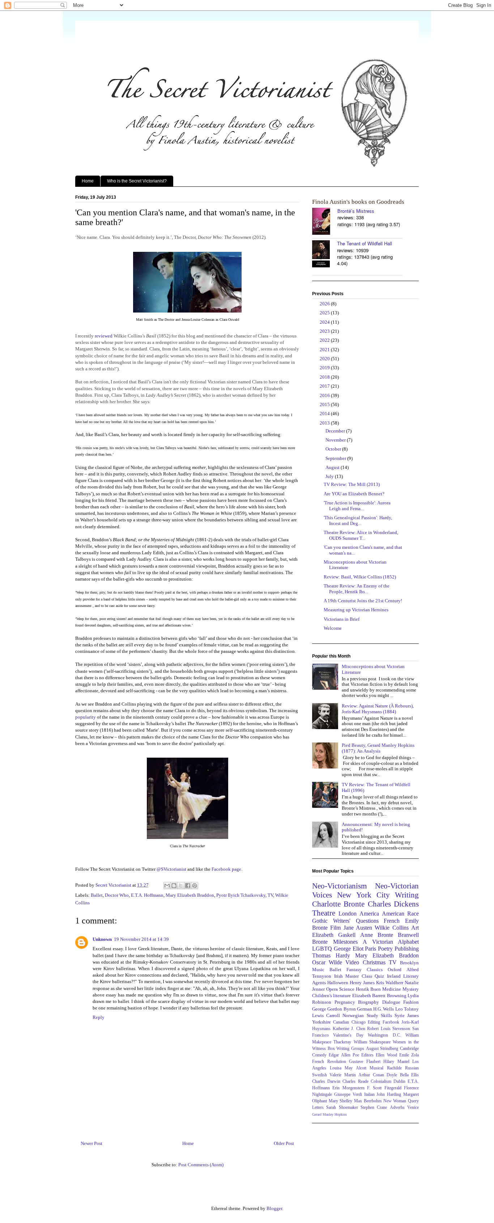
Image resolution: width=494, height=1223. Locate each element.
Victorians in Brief (341, 619)
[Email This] (167, 885)
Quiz (379, 976)
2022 (325, 340)
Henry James (362, 982)
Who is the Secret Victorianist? (137, 181)
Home (88, 181)
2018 (325, 377)
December (335, 431)
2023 (325, 331)
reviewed (103, 336)
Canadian (341, 1022)
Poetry (385, 949)
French (392, 921)
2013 (325, 423)
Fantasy (354, 969)
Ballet (97, 895)
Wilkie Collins (391, 928)
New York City (363, 895)
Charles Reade (355, 1081)
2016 (325, 395)
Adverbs (397, 1107)
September (336, 458)
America (369, 913)
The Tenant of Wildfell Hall (364, 243)
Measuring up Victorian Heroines (356, 609)
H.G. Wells (383, 1009)
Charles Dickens (393, 904)
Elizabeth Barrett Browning (379, 995)
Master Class (358, 976)
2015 (325, 404)
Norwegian (353, 1015)
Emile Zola (409, 1055)
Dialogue (391, 1002)
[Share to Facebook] (187, 885)
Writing (407, 895)
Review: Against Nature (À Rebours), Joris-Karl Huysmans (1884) (378, 708)
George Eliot (348, 949)
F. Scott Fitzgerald (384, 1088)
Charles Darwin (326, 1081)
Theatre (323, 913)
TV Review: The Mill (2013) (352, 484)
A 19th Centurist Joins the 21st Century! (363, 600)
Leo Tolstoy (407, 1009)
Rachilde (394, 1068)
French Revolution (329, 1061)
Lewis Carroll (326, 1015)
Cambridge (409, 1048)
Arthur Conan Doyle (377, 1075)
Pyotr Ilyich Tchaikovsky (240, 895)
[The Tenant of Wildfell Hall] (324, 254)
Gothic (320, 921)
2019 (325, 367)
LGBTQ (322, 949)
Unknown (102, 939)
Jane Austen (358, 928)
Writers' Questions (356, 921)
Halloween (337, 982)
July (330, 476)
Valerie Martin (342, 1075)
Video (352, 962)
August (333, 467)
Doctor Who (117, 895)
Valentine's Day (348, 1035)
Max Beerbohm (368, 1101)
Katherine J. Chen (349, 1028)
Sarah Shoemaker (342, 1107)
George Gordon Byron (334, 1009)
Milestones (345, 942)
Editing (374, 1022)
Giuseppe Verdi (348, 1094)
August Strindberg (382, 1048)
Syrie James (407, 1015)
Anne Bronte (376, 935)
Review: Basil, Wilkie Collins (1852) (360, 577)
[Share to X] (180, 885)
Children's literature (331, 995)
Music (318, 969)
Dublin (399, 1081)
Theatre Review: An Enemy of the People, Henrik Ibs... (356, 588)
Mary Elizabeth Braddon (190, 895)
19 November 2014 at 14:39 (141, 939)
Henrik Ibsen (368, 989)
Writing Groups (350, 1048)
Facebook (391, 1022)
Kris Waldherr (389, 982)
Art (415, 928)
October (333, 449)
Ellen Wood (386, 1055)
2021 (325, 349)
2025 (325, 312)
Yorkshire (321, 1022)
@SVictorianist (171, 869)
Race (413, 913)
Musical (376, 1068)
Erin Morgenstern (348, 1088)
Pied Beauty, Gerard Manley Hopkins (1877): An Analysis (378, 748)
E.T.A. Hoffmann (147, 895)
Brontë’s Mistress (355, 210)
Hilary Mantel (396, 1061)
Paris (370, 949)
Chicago (359, 1022)
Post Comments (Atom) (200, 1164)
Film (335, 928)
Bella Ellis (409, 1075)
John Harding (388, 1094)
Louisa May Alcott (348, 1068)
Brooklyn (409, 962)
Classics (375, 969)
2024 (325, 322)
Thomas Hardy (331, 955)
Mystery (411, 989)
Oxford (394, 969)
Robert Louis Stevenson (388, 1028)
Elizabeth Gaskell (333, 935)
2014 (325, 413)
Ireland (394, 976)
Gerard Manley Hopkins (329, 1114)
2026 (325, 303)
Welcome (333, 628)
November (336, 440)
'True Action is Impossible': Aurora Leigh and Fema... (357, 505)
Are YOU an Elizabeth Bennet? (354, 493)
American (393, 913)
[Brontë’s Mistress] (324, 222)
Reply (99, 1017)
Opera (332, 989)
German (364, 1009)
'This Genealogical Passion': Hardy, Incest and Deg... (358, 520)
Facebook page (226, 869)
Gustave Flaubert (364, 1061)
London (347, 913)
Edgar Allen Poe (344, 1055)
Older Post (284, 1143)
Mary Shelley (341, 1101)
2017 (325, 386)
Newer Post (91, 1143)
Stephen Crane (374, 1107)
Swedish (319, 1075)
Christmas (374, 962)
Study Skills (379, 1015)
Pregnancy (345, 1002)
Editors (367, 1055)
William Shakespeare (372, 1042)
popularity (85, 717)
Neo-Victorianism (339, 886)
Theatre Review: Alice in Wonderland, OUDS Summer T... (361, 535)
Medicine (391, 989)
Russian (412, 1068)
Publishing (407, 949)
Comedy (319, 1055)
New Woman (394, 1101)
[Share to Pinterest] (194, 885)
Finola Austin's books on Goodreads (358, 201)
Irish (338, 976)
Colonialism (381, 1081)
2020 (325, 358)
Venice (413, 1107)
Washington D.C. (384, 1035)
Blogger (274, 1208)
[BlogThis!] (174, 885)
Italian (369, 1094)
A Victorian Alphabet (391, 942)
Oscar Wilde (327, 962)
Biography (368, 1002)
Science (346, 989)
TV (270, 895)
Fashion (411, 1002)
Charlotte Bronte (338, 904)
